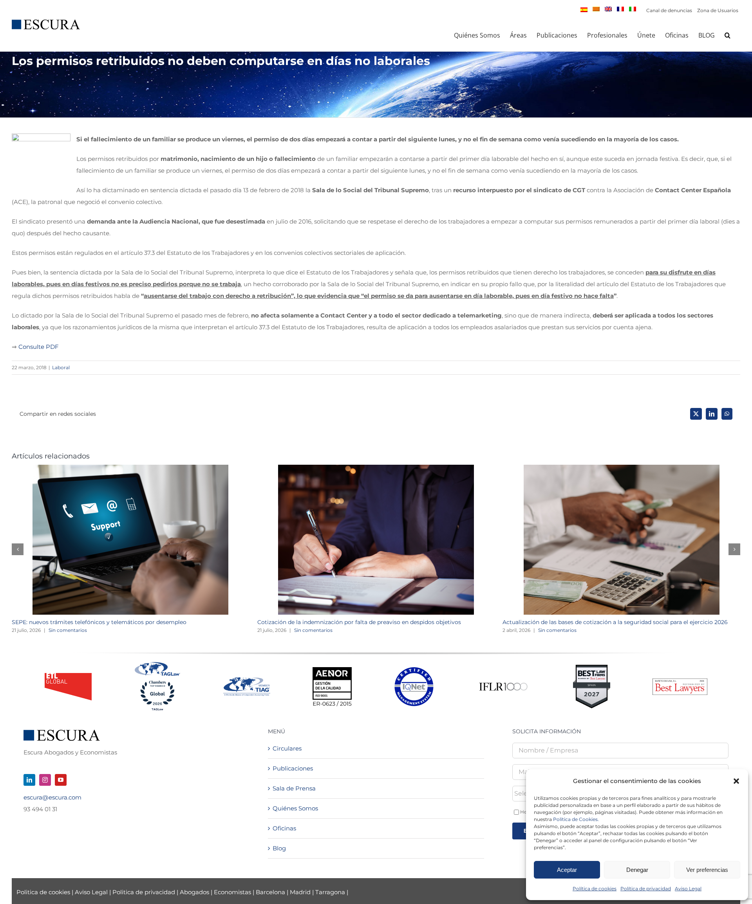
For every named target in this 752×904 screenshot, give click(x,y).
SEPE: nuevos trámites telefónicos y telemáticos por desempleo (99, 622)
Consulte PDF (38, 346)
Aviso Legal (688, 888)
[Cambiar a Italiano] (632, 9)
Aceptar (567, 869)
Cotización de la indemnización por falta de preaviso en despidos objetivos (359, 622)
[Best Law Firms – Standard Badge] (591, 667)
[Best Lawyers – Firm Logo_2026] (680, 681)
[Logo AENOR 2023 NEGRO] (332, 670)
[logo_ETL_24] (68, 676)
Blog (279, 848)
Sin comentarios (68, 630)
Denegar (637, 869)
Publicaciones (293, 768)
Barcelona (270, 892)
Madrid (300, 892)
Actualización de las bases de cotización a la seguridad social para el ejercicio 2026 (615, 622)
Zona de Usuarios (717, 10)
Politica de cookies (44, 892)
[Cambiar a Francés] (620, 9)
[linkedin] (29, 780)
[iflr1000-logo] (503, 682)
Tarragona (330, 892)
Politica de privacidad (143, 892)
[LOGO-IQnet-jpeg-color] (414, 670)
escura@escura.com (52, 797)
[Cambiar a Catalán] (596, 9)
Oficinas (284, 828)
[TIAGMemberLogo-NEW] (246, 680)
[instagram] (45, 780)
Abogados (194, 892)
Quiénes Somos (295, 808)
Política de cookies (594, 888)
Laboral (61, 367)
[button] (736, 781)
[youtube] (61, 780)
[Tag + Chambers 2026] (157, 664)
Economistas (232, 892)
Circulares (287, 748)
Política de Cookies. (576, 819)
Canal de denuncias (669, 10)
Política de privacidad (645, 888)
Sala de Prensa (294, 788)
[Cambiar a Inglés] (608, 9)
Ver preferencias (707, 869)
